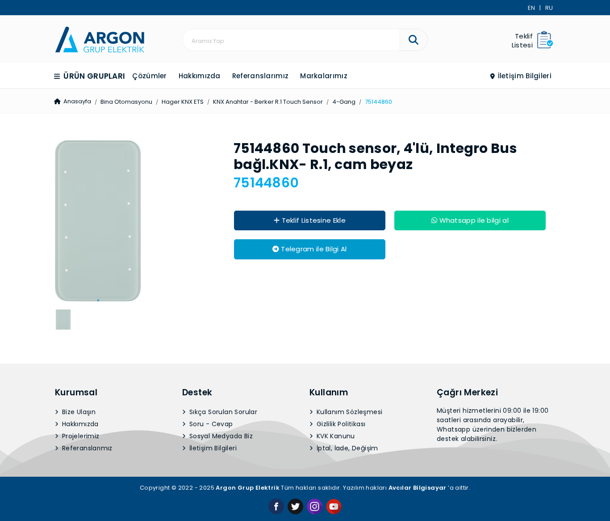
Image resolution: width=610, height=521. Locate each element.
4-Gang (343, 101)
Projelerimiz (80, 436)
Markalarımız (323, 75)
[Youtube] (334, 506)
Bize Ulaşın (78, 411)
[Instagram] (314, 506)
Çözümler (149, 75)
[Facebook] (276, 506)
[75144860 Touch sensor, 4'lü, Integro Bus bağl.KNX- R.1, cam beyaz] (99, 39)
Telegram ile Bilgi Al (313, 249)
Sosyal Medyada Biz (220, 436)
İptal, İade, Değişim (346, 448)
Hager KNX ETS (183, 101)
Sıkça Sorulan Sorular (223, 411)
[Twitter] (295, 506)
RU (549, 8)
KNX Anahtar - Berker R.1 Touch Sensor (268, 101)
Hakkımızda (200, 75)
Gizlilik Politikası (340, 423)
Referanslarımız (260, 75)
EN (531, 8)
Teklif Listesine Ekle (313, 220)
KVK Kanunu (335, 436)
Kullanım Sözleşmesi (349, 411)
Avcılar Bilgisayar (418, 487)
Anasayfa (76, 101)
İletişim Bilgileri (524, 75)
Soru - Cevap (210, 423)
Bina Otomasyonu (126, 101)
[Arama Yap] (414, 40)
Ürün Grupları (93, 76)
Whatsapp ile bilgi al (473, 220)
